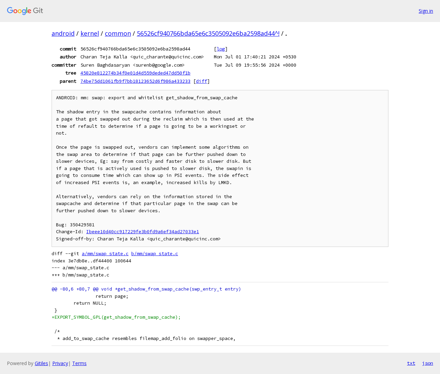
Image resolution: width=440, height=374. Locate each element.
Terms (79, 363)
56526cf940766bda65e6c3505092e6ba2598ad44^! (208, 33)
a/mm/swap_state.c (105, 254)
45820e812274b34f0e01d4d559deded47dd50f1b (135, 73)
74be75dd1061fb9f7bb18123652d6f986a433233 (135, 81)
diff (201, 81)
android (63, 33)
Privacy (60, 363)
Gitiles (41, 363)
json (427, 363)
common (118, 33)
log (221, 49)
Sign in (426, 11)
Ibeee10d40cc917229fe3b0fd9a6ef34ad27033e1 (142, 232)
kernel (89, 33)
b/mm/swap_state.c (154, 254)
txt (411, 363)
